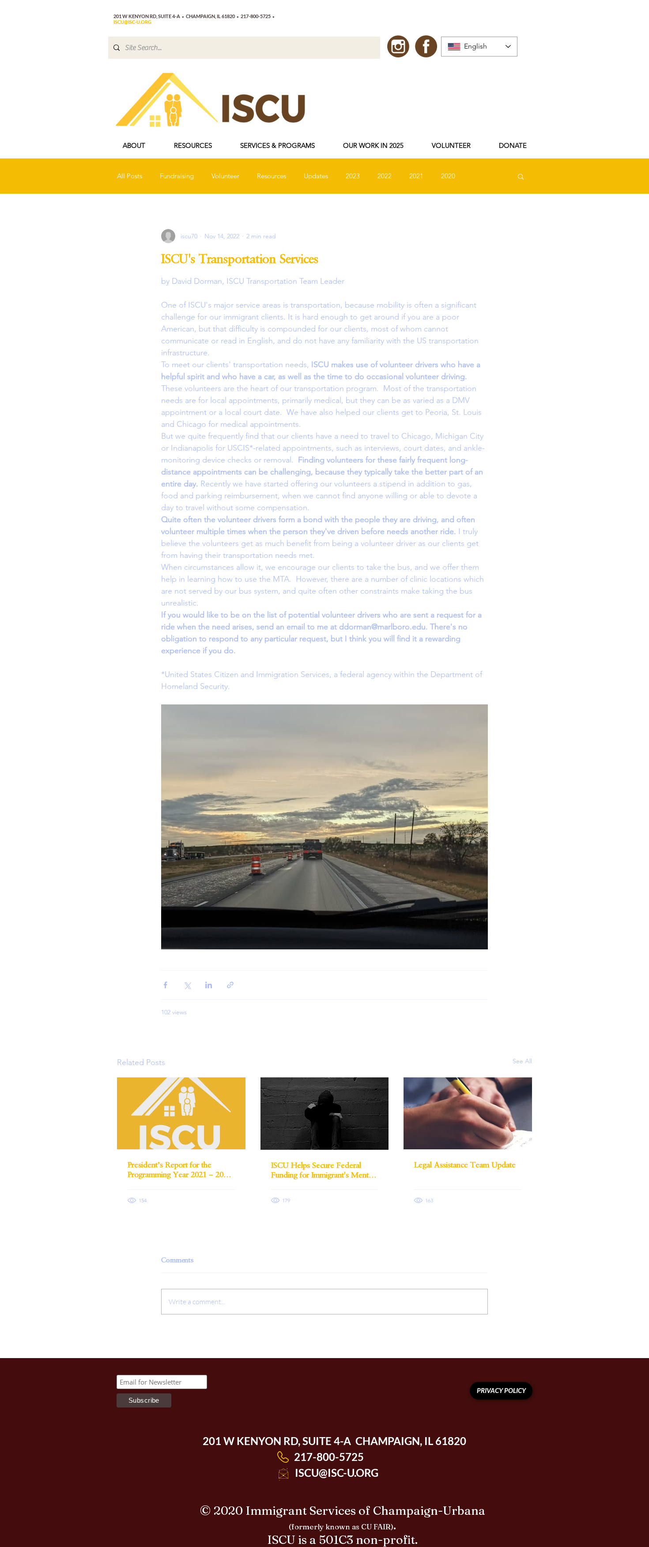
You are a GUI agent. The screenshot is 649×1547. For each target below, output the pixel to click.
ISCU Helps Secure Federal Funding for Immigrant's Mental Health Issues (322, 1170)
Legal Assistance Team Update (466, 1165)
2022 (384, 176)
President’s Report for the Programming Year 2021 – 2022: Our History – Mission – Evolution (181, 1169)
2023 (353, 176)
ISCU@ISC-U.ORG (336, 1472)
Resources (271, 176)
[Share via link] (230, 985)
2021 (416, 176)
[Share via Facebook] (165, 985)
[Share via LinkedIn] (208, 985)
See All (522, 1061)
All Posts (129, 176)
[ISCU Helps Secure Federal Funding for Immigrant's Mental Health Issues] (324, 1113)
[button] (133, 146)
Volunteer (225, 176)
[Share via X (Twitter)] (187, 985)
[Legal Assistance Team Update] (468, 1113)
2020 (448, 176)
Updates (316, 176)
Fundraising (177, 176)
